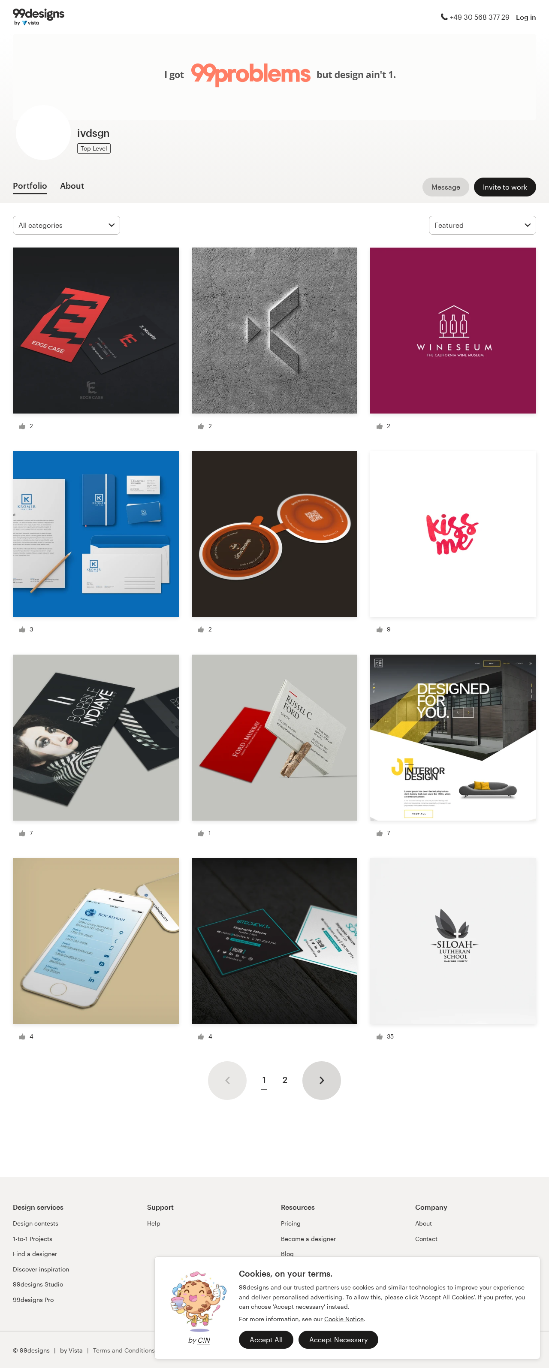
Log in (526, 17)
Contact (426, 1238)
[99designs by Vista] (38, 17)
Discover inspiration (41, 1269)
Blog (287, 1253)
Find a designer (35, 1253)
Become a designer (308, 1238)
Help (153, 1223)
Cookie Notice (344, 1319)
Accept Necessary (338, 1339)
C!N (203, 1340)
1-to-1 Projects (32, 1238)
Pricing (291, 1223)
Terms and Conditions (124, 1350)
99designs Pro (33, 1299)
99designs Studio (38, 1284)
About (423, 1223)
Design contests (35, 1223)
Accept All (266, 1339)
